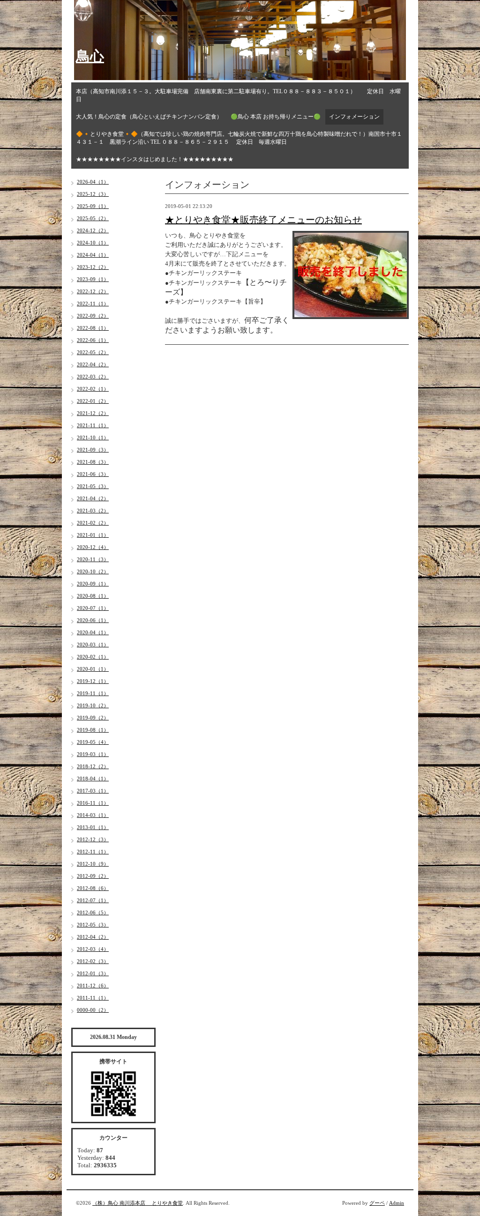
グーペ (377, 1203)
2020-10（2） (93, 571)
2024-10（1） (93, 242)
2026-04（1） (93, 182)
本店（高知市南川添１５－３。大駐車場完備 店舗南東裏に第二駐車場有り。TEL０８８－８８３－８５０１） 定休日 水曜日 (238, 95)
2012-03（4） (93, 949)
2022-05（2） (93, 352)
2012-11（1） (93, 851)
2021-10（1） (93, 437)
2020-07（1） (93, 608)
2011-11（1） (93, 998)
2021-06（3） (93, 474)
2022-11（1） (93, 303)
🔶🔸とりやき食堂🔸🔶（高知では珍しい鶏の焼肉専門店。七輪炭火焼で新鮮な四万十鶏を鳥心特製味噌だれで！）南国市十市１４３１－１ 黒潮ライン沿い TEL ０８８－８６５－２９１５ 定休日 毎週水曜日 (239, 138)
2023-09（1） (93, 279)
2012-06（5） (93, 912)
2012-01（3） (93, 973)
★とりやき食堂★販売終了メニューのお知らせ (263, 220)
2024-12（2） (93, 230)
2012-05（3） (93, 924)
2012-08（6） (93, 888)
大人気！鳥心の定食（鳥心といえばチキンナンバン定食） (149, 116)
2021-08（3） (93, 462)
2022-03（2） (93, 376)
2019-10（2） (93, 705)
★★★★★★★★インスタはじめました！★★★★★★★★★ (154, 159)
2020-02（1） (93, 657)
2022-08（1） (93, 328)
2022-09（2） (93, 316)
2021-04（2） (93, 498)
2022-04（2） (93, 364)
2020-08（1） (93, 596)
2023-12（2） (93, 267)
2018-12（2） (93, 766)
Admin (396, 1203)
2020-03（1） (93, 644)
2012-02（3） (93, 961)
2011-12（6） (93, 985)
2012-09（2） (93, 876)
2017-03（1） (93, 790)
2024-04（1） (93, 255)
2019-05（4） (93, 742)
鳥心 (90, 56)
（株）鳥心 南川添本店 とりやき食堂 (137, 1203)
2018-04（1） (93, 778)
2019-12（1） (93, 681)
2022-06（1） (93, 340)
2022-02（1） (93, 389)
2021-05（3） (93, 486)
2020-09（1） (93, 583)
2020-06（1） (93, 620)
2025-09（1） (93, 206)
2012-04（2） (93, 937)
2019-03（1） (93, 754)
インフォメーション (354, 116)
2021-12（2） (93, 413)
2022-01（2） (93, 401)
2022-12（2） (93, 291)
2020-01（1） (93, 669)
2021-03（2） (93, 510)
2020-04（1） (93, 632)
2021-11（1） (93, 425)
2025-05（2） (93, 218)
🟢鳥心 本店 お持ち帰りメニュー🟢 (276, 116)
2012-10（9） (93, 864)
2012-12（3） (93, 839)
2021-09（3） (93, 449)
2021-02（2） (93, 523)
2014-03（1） (93, 815)
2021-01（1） (93, 535)
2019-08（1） (93, 730)
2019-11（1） (93, 693)
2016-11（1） (93, 803)
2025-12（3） (93, 194)
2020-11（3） (93, 559)
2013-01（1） (93, 827)
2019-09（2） (93, 717)
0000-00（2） (93, 1010)
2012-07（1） (93, 900)
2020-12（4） (93, 547)
